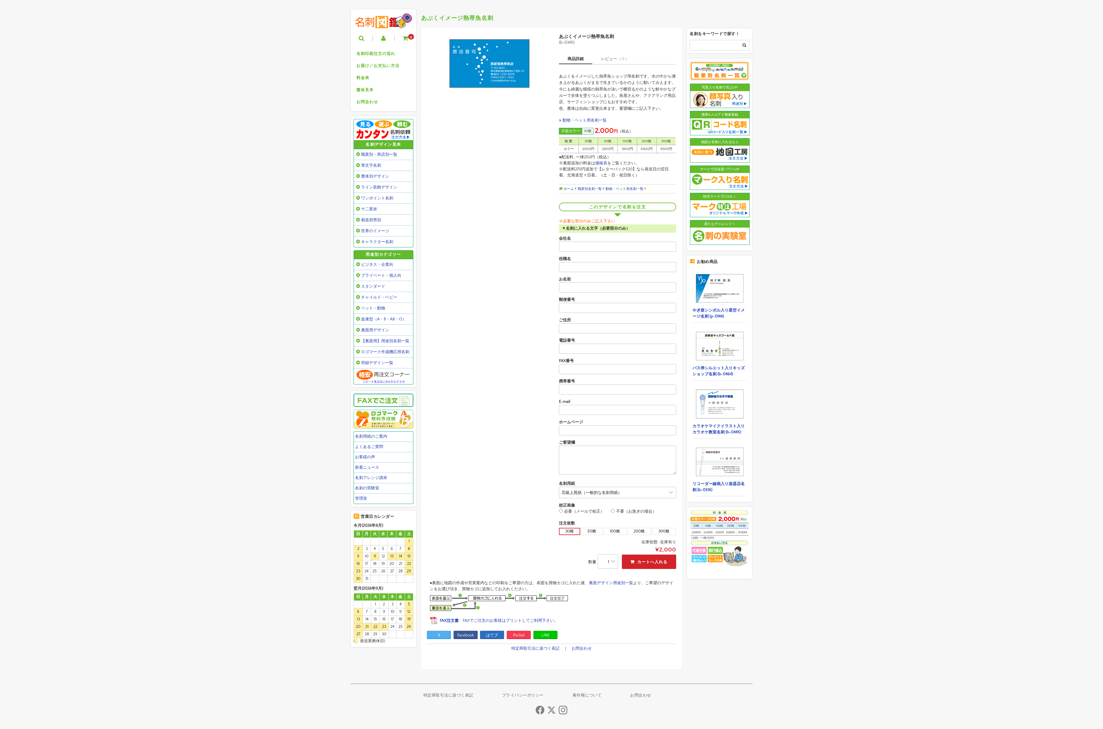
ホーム (568, 189)
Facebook (465, 635)
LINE (545, 635)
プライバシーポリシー (523, 695)
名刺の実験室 (367, 488)
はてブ (492, 635)
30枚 (569, 531)
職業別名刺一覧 (590, 189)
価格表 (601, 163)
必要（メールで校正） (584, 511)
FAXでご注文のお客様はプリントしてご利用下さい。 (499, 620)
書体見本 (365, 90)
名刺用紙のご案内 (371, 436)
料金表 (362, 78)
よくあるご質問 (369, 447)
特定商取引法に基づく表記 (535, 648)
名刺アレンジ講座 (371, 478)
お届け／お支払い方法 (378, 66)
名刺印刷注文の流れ (375, 53)
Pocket (518, 635)
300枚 (664, 531)
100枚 (615, 531)
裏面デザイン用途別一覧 (611, 583)
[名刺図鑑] (383, 24)
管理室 (361, 498)
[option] (489, 63)
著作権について (587, 695)
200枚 (639, 531)
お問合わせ (367, 102)
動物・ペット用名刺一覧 (584, 120)
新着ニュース (367, 467)
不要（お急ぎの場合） (636, 511)
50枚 (591, 531)
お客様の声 (365, 457)
